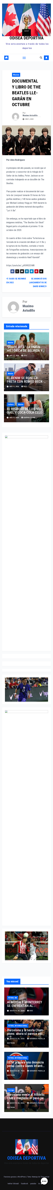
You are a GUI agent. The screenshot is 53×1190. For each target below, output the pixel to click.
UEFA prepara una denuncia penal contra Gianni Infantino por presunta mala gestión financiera (26, 1067)
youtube (33, 1183)
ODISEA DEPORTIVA (27, 37)
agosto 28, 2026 (17, 1011)
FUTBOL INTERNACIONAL (17, 1026)
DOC (25, 356)
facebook (24, 1183)
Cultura (10, 405)
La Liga (11, 1090)
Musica (16, 75)
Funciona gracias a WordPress (15, 1177)
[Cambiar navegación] (24, 58)
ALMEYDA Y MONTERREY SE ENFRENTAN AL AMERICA (24, 1005)
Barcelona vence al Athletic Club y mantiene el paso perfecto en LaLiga (26, 1098)
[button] (41, 57)
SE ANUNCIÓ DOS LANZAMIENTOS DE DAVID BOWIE (38, 282)
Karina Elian (29, 418)
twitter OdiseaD (13, 1183)
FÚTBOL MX (12, 998)
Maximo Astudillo (30, 115)
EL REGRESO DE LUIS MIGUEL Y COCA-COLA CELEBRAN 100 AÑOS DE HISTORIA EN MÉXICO (26, 414)
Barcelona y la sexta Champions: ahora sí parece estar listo (26, 1033)
